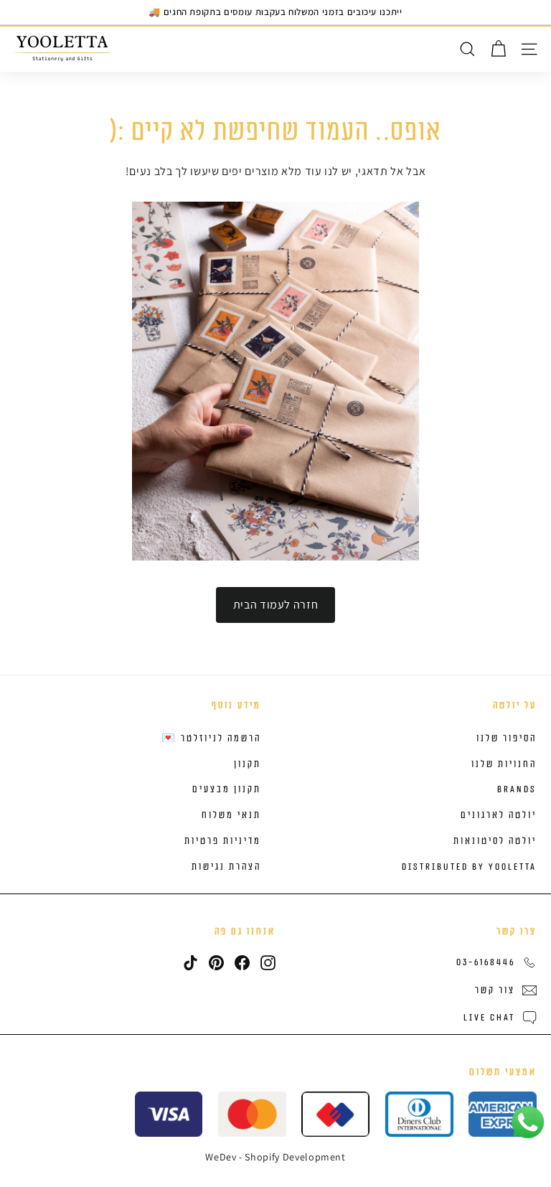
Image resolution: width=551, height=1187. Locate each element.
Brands (517, 789)
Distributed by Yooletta (469, 867)
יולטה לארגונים (499, 815)
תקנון (247, 764)
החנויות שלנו (504, 764)
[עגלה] (498, 49)
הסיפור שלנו (506, 738)
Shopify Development (295, 1156)
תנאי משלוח (231, 815)
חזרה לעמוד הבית (276, 604)
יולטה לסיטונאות (495, 841)
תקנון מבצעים (226, 789)
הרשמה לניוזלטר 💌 (211, 738)
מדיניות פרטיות (222, 841)
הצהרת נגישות (226, 867)
